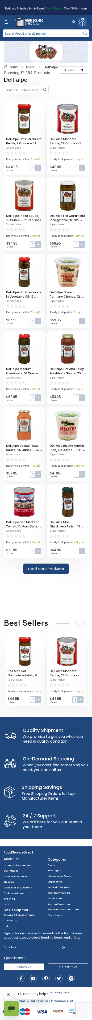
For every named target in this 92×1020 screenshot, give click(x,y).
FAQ (6, 904)
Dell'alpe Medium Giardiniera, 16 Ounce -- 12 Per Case (23, 373)
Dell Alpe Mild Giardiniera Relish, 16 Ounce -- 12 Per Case (65, 526)
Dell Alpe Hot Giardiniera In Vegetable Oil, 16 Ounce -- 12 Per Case (24, 296)
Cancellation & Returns (18, 887)
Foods (51, 865)
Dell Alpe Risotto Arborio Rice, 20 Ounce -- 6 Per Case (67, 450)
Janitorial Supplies (59, 887)
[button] (73, 22)
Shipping (9, 881)
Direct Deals (55, 915)
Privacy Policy (61, 993)
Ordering (9, 898)
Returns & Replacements (19, 914)
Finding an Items (14, 893)
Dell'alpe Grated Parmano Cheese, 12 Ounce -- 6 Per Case (65, 296)
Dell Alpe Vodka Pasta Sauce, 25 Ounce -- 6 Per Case (22, 450)
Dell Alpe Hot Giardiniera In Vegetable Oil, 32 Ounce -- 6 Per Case (67, 220)
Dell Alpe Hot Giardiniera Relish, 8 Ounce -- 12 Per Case (24, 143)
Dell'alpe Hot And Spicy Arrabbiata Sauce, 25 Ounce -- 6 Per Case (67, 373)
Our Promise (11, 870)
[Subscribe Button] (63, 947)
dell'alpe (51, 67)
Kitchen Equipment (59, 904)
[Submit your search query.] (85, 33)
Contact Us (10, 920)
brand (30, 67)
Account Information (16, 876)
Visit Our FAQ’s (68, 966)
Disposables (55, 881)
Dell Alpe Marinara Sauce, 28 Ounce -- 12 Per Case (66, 143)
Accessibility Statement (18, 865)
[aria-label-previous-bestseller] (77, 624)
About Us (11, 859)
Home (13, 67)
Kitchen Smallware (59, 892)
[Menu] (6, 22)
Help (6, 926)
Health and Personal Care (63, 909)
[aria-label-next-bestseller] (85, 624)
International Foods (59, 876)
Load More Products (46, 568)
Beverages (54, 870)
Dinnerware (55, 898)
